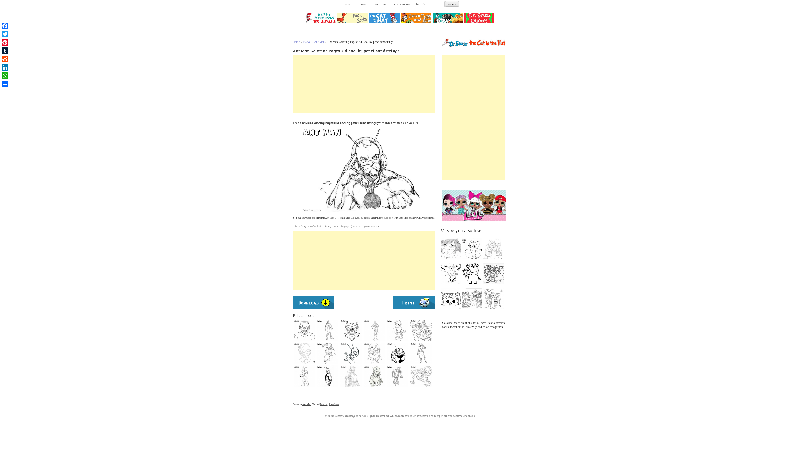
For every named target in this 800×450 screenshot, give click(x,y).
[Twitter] (5, 34)
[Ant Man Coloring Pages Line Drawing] (327, 353)
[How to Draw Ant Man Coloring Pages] (351, 330)
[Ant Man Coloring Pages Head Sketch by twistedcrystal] (304, 353)
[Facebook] (5, 26)
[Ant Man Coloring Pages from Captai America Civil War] (421, 353)
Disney (364, 4)
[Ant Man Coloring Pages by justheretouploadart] (374, 376)
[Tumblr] (5, 51)
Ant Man (319, 42)
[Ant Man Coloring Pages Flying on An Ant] (421, 330)
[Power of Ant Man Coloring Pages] (421, 376)
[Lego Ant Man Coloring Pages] (397, 330)
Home (348, 4)
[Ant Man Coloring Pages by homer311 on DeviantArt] (351, 376)
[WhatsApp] (5, 76)
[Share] (5, 84)
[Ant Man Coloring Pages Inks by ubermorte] (327, 376)
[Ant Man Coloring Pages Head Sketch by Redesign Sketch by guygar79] (374, 330)
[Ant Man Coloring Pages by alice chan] (397, 376)
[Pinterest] (5, 42)
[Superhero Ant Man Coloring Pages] (304, 376)
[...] (452, 249)
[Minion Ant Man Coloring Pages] (374, 353)
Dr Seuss (380, 4)
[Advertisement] (364, 84)
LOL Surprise (402, 4)
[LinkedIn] (5, 67)
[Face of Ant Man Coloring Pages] (304, 330)
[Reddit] (5, 59)
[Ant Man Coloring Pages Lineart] (327, 330)
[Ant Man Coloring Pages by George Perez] (351, 353)
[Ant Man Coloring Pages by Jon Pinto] (397, 353)
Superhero (334, 404)
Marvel (307, 42)
